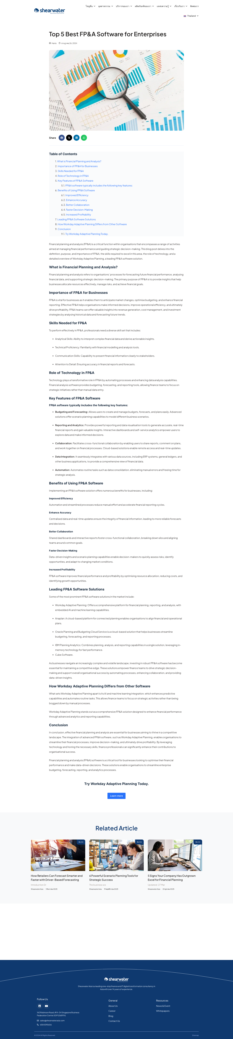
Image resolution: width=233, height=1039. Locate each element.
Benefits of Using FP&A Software (76, 190)
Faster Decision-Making (79, 209)
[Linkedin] (39, 1006)
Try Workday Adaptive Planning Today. (86, 233)
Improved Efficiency (76, 195)
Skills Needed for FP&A (71, 170)
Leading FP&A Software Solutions (76, 219)
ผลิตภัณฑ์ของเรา (143, 6)
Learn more (116, 796)
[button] (62, 138)
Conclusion (64, 229)
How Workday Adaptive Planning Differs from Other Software (92, 224)
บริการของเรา (122, 6)
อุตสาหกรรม (104, 6)
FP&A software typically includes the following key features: (99, 185)
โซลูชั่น (89, 6)
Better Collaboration (77, 204)
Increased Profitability (78, 214)
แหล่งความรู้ (163, 6)
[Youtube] (46, 1006)
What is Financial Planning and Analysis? (79, 161)
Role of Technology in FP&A (73, 175)
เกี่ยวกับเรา (179, 6)
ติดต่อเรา (194, 6)
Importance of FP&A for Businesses (78, 166)
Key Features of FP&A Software (75, 180)
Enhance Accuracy (76, 199)
